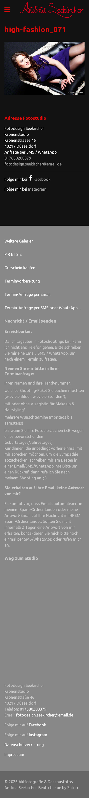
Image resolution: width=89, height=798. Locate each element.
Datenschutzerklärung (24, 744)
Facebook (41, 179)
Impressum (14, 754)
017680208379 (17, 158)
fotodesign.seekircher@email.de (33, 164)
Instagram (37, 189)
